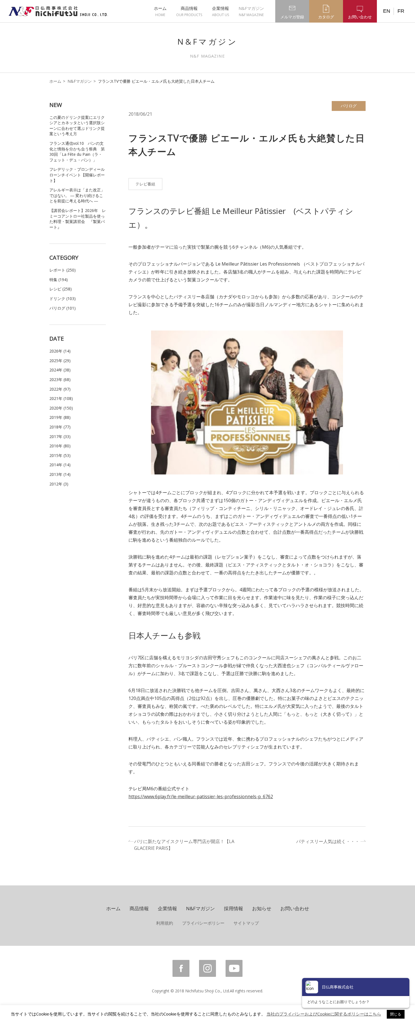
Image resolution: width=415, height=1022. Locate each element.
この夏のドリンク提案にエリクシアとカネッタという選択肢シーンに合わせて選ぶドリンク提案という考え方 (77, 126)
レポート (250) (62, 270)
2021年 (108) (61, 398)
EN (386, 11)
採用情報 (233, 908)
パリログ (349, 105)
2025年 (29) (60, 360)
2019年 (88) (60, 417)
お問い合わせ (294, 908)
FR (400, 11)
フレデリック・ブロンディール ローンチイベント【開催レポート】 (77, 175)
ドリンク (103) (62, 298)
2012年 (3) (58, 484)
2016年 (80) (60, 445)
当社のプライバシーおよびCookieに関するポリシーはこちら (324, 1014)
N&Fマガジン (251, 11)
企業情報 (220, 11)
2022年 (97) (60, 389)
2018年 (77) (60, 427)
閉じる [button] (395, 1014)
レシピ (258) (60, 289)
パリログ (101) (62, 308)
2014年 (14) (60, 464)
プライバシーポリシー (203, 923)
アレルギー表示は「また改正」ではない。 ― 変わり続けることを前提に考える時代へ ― (77, 195)
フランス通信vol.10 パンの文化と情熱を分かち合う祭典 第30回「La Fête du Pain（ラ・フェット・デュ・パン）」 (77, 152)
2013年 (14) (60, 474)
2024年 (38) (60, 370)
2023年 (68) (60, 379)
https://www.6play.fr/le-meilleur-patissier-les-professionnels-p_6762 (200, 796)
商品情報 (189, 11)
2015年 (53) (60, 455)
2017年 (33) (60, 436)
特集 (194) (58, 279)
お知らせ (261, 908)
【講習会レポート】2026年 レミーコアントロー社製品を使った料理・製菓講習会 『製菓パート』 (77, 219)
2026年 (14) (60, 351)
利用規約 (164, 923)
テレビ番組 (145, 184)
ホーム (160, 11)
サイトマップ (246, 923)
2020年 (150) (61, 408)
